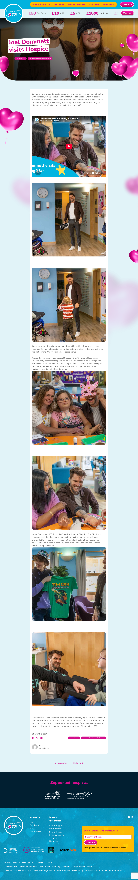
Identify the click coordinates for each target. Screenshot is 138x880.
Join (31, 822)
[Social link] (129, 817)
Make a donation (56, 835)
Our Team (94, 4)
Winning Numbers (76, 4)
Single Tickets (55, 832)
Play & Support (40, 4)
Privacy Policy (10, 866)
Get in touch (35, 831)
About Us (107, 4)
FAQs (32, 828)
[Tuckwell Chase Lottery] (13, 13)
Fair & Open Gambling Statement (55, 866)
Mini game (59, 4)
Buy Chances (55, 828)
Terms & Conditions (28, 866)
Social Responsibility (82, 866)
